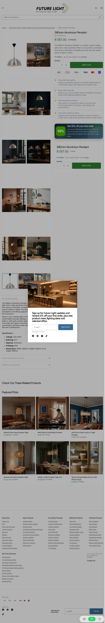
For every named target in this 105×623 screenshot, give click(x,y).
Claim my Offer (65, 327)
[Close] (73, 283)
